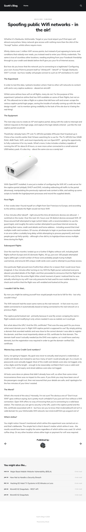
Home (26, 6)
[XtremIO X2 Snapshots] (43, 495)
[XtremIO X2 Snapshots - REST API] (43, 489)
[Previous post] (5, 443)
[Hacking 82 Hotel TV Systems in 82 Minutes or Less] (43, 483)
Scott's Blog (11, 5)
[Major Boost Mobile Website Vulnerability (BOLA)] (43, 471)
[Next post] (80, 443)
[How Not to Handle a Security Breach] (43, 477)
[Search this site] (81, 5)
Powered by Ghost (43, 522)
